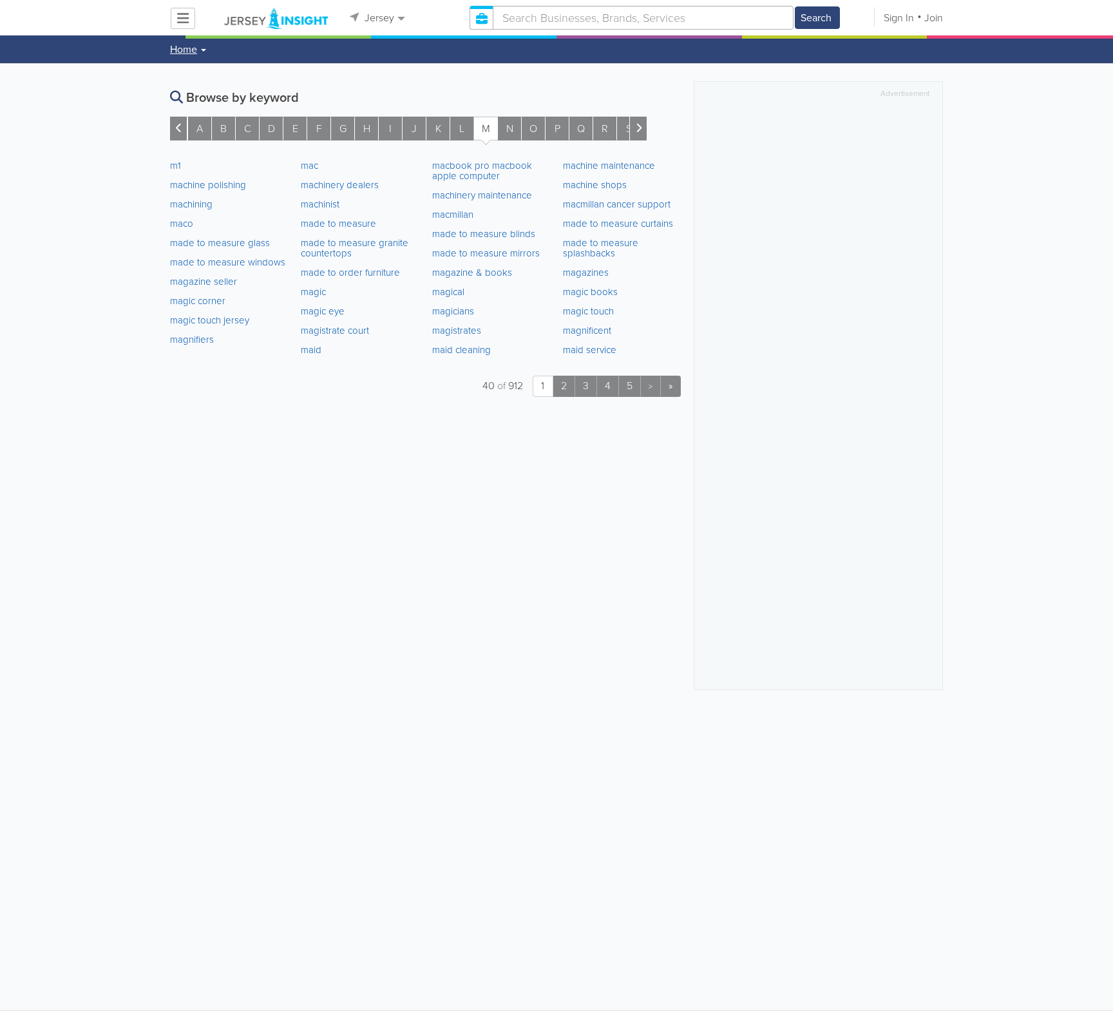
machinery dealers (340, 185)
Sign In (899, 17)
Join (933, 17)
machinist (320, 204)
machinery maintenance (482, 195)
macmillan (452, 214)
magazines (586, 272)
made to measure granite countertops (354, 248)
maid (311, 350)
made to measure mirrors (486, 253)
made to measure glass (220, 243)
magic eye (323, 311)
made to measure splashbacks (600, 248)
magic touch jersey (209, 320)
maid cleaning (461, 350)
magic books (590, 292)
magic (313, 292)
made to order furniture (350, 272)
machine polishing (208, 185)
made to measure (338, 224)
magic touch (588, 311)
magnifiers (192, 339)
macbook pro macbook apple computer (482, 171)
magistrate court (335, 330)
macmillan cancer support (617, 204)
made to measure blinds (483, 234)
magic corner (197, 301)
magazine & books (472, 272)
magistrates (456, 330)
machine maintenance (609, 166)
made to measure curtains (618, 224)
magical (448, 292)
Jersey (378, 17)
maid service (589, 350)
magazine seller (203, 281)
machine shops (595, 185)
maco (181, 224)
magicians (453, 311)
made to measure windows (227, 262)
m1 (175, 166)
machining (191, 204)
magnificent (587, 330)
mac (309, 166)
